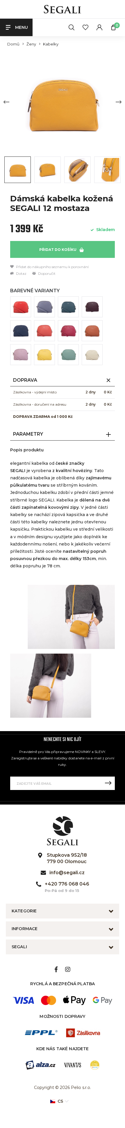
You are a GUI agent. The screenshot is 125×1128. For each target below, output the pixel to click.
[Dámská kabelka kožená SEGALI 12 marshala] (92, 306)
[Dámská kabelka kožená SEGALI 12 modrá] (20, 330)
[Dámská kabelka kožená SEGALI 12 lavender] (44, 306)
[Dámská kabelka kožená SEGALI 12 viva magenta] (68, 330)
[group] (62, 102)
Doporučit (46, 273)
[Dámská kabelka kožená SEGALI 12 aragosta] (44, 330)
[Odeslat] (108, 783)
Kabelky (50, 44)
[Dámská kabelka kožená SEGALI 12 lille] (20, 354)
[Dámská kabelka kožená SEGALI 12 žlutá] (44, 354)
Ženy (31, 44)
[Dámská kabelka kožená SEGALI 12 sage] (68, 354)
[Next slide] (118, 102)
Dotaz (20, 273)
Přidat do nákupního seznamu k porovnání (52, 267)
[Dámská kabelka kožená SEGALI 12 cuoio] (92, 330)
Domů (13, 44)
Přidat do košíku (58, 249)
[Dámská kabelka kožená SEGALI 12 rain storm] (68, 306)
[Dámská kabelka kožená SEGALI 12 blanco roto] (92, 354)
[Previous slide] (6, 102)
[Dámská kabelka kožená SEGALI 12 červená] (20, 306)
